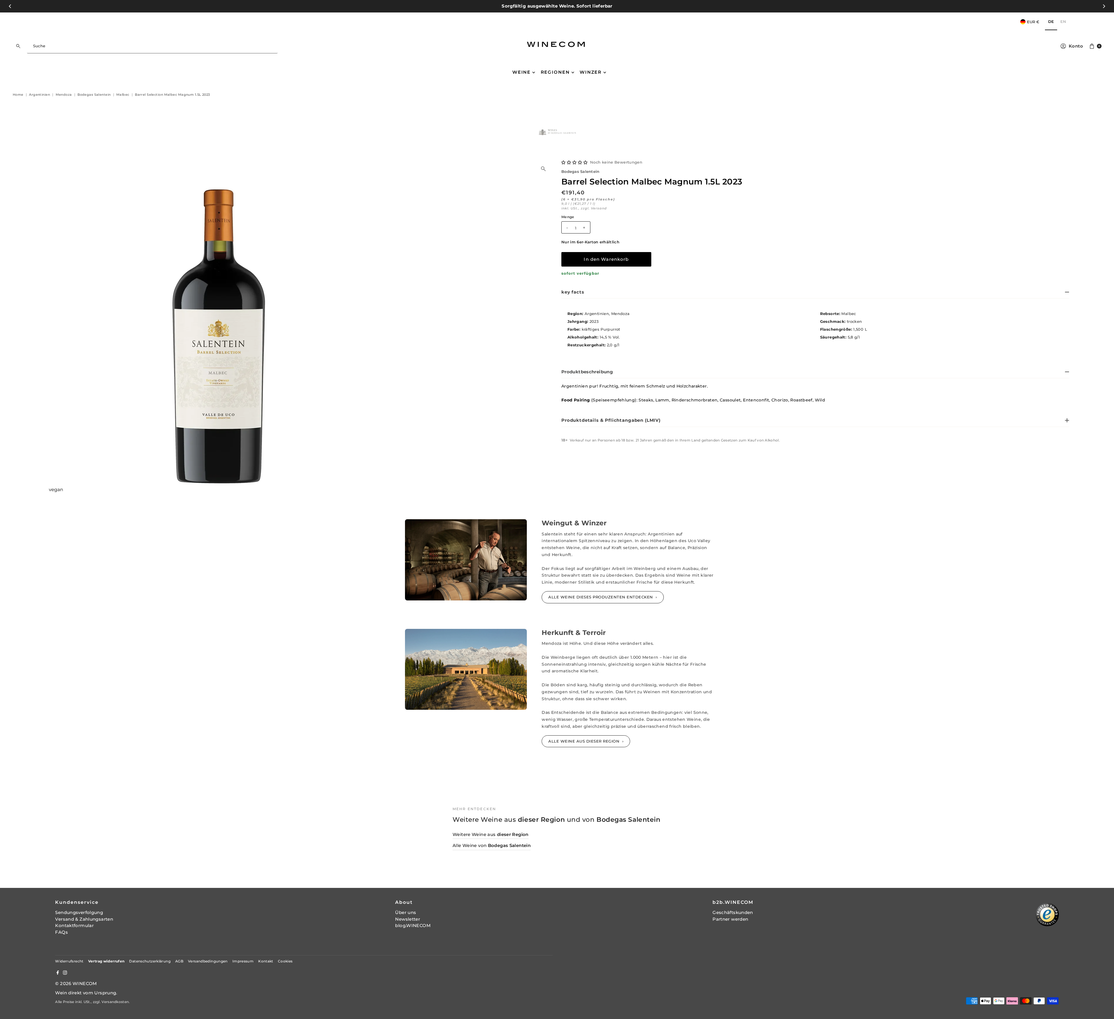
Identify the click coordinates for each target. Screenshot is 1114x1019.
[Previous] (10, 6)
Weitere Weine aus (491, 834)
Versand (599, 208)
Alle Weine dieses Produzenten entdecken (601, 597)
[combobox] (152, 46)
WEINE (521, 72)
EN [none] (1063, 21)
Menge (567, 217)
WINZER (591, 72)
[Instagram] (65, 973)
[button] (574, 162)
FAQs (61, 932)
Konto (1076, 46)
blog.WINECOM (413, 925)
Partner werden (730, 919)
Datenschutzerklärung (150, 961)
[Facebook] (58, 973)
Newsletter (407, 919)
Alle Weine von (492, 845)
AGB (179, 961)
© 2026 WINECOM (76, 983)
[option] (1063, 21)
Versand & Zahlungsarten (84, 919)
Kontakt (265, 961)
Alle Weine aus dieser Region (584, 741)
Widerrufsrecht (69, 961)
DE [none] (1051, 21)
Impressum (243, 961)
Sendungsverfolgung (79, 912)
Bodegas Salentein (580, 171)
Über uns (405, 912)
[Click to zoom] (543, 168)
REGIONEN (555, 72)
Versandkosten (115, 1002)
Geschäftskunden (732, 912)
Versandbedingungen (208, 961)
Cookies (285, 961)
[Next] (1103, 6)
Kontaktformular (74, 925)
